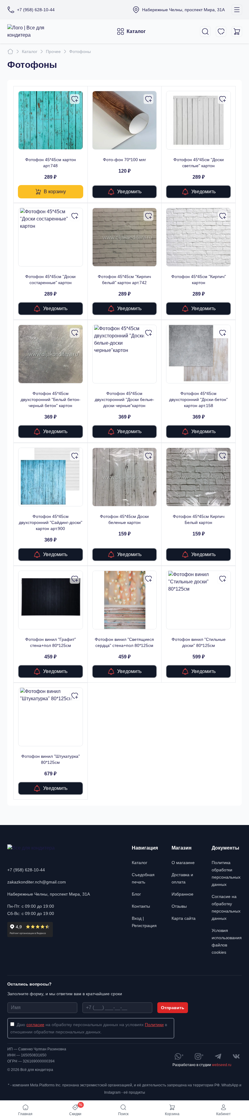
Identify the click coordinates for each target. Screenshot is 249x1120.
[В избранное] (75, 99)
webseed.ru (221, 1065)
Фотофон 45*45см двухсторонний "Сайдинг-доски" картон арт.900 (50, 522)
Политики (154, 1024)
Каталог (136, 31)
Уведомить (129, 191)
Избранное (182, 894)
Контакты (141, 906)
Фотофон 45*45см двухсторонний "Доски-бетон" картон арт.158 (198, 399)
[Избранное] (221, 31)
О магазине (183, 862)
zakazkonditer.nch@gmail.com (36, 882)
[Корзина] (237, 31)
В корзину (55, 191)
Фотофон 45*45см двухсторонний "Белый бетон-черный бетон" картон (50, 399)
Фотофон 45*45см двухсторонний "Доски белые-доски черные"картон (124, 399)
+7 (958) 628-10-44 (26, 869)
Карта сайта (184, 918)
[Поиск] (205, 31)
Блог (136, 894)
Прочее (53, 51)
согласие (35, 1024)
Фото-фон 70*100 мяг (124, 159)
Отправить (172, 1007)
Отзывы (179, 906)
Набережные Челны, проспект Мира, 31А (48, 894)
